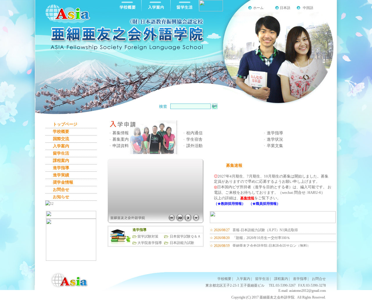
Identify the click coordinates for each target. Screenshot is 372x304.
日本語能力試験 (182, 243)
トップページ (65, 124)
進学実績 (61, 175)
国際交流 (61, 139)
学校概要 (61, 131)
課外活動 (194, 146)
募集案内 (120, 139)
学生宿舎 (194, 139)
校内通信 (194, 133)
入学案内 (61, 146)
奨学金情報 (63, 182)
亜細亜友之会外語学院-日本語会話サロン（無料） (271, 246)
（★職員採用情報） (265, 204)
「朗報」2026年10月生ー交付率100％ (261, 238)
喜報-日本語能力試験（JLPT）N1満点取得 (265, 230)
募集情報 (120, 133)
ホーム (258, 8)
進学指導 (275, 133)
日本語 (285, 8)
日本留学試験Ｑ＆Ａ (185, 236)
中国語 (308, 8)
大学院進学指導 (149, 243)
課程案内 (61, 160)
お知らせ (61, 197)
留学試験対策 (147, 236)
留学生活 (61, 153)
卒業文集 (275, 146)
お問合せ (61, 189)
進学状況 (275, 139)
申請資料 (120, 146)
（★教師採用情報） (230, 204)
